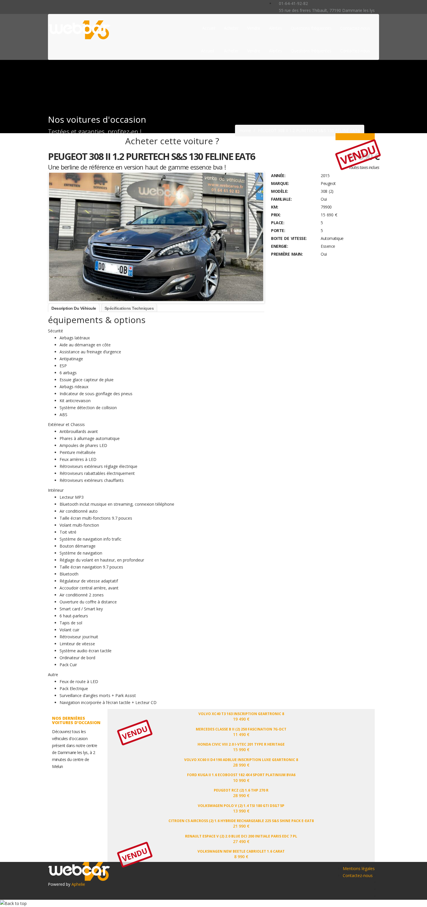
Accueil (208, 28)
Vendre (253, 28)
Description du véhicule (73, 308)
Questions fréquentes (311, 28)
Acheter (231, 28)
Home (245, 130)
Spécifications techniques (129, 308)
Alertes (275, 28)
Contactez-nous (355, 28)
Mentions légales (359, 868)
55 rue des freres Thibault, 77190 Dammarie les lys (326, 10)
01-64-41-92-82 (293, 3)
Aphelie (78, 884)
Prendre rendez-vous (355, 136)
